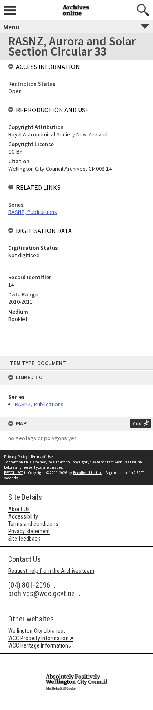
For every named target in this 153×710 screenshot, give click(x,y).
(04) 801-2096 (29, 585)
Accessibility (23, 516)
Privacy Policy (16, 456)
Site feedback (24, 538)
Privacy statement (29, 531)
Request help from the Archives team (51, 571)
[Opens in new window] (76, 659)
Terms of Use (42, 456)
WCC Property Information (38, 638)
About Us (19, 509)
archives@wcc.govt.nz (41, 593)
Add (137, 423)
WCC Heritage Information (38, 645)
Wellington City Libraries (35, 631)
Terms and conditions (33, 524)
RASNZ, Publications (39, 404)
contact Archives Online (121, 462)
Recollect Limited (87, 472)
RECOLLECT (13, 472)
